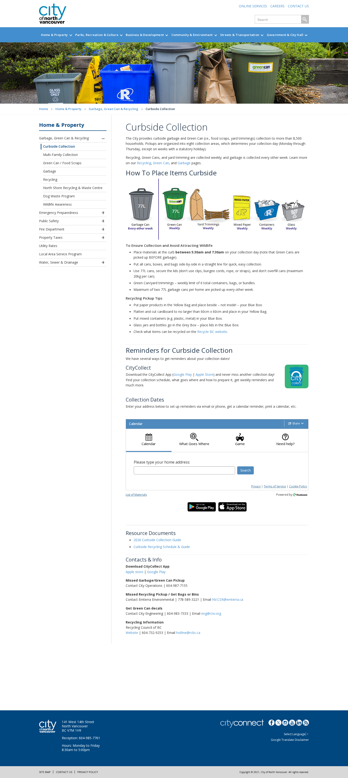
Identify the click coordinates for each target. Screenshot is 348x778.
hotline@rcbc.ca (188, 632)
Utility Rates (48, 245)
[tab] (149, 440)
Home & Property (54, 35)
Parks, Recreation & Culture (96, 35)
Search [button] (245, 470)
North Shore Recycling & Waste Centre (73, 188)
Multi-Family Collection (60, 154)
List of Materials (136, 495)
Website (132, 632)
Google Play (182, 374)
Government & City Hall (285, 35)
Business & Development (145, 35)
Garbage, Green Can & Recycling (113, 109)
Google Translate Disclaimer (290, 740)
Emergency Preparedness (58, 212)
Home (43, 109)
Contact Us (298, 6)
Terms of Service (275, 486)
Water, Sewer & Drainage (58, 262)
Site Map (45, 772)
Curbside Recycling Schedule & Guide (162, 546)
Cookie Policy (298, 486)
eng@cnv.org (211, 613)
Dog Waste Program (59, 196)
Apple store (134, 572)
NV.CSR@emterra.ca (227, 599)
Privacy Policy (87, 772)
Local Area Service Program (60, 254)
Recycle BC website (212, 331)
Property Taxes (50, 237)
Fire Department (51, 229)
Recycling (50, 179)
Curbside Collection (59, 146)
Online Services (253, 6)
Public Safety (49, 221)
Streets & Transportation (239, 35)
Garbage (49, 171)
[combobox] (184, 470)
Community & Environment (192, 35)
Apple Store (204, 374)
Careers (277, 6)
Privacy (256, 486)
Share (296, 423)
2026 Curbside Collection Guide (157, 540)
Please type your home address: (162, 462)
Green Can (161, 163)
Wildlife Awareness (57, 204)
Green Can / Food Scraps (62, 163)
